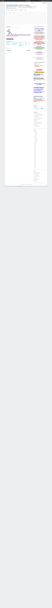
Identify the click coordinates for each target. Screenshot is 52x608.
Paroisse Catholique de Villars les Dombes (11, 186)
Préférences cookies (46, 186)
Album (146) (36, 120)
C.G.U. (33, 186)
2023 (35, 146)
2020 (35, 150)
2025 (35, 143)
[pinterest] (29, 0)
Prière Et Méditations (9, 48)
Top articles (23, 186)
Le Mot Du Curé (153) (37, 119)
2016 (35, 156)
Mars (35, 139)
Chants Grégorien (36, 179)
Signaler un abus (30, 186)
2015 (35, 157)
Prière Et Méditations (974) (37, 113)
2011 (35, 163)
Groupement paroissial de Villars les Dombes (17, 5)
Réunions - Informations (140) (38, 122)
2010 (35, 164)
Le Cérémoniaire (36, 176)
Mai (35, 136)
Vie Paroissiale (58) (36, 126)
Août (35, 132)
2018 (35, 153)
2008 (35, 167)
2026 (35, 131)
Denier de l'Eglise (36, 175)
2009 (35, 166)
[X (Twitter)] (28, 0)
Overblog (30, 184)
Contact (26, 186)
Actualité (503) (36, 116)
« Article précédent (9, 50)
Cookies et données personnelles (39, 186)
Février (36, 140)
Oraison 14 (8, 26)
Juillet (35, 133)
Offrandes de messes (37, 173)
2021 (35, 149)
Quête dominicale (36, 172)
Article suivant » (28, 50)
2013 (35, 160)
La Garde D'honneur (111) (37, 123)
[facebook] (26, 0)
